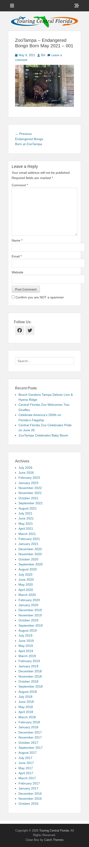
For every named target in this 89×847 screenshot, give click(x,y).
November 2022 (30, 488)
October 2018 (28, 681)
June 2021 (26, 518)
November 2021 (30, 493)
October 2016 (28, 803)
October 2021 (28, 498)
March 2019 (27, 656)
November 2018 (30, 676)
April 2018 (25, 712)
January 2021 (28, 544)
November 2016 (30, 798)
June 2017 (26, 763)
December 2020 (30, 549)
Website (17, 272)
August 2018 (27, 691)
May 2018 (25, 707)
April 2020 (25, 590)
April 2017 (25, 773)
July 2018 (25, 696)
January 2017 (28, 788)
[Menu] (12, 5)
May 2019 (25, 646)
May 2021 (25, 523)
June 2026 (26, 472)
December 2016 (30, 793)
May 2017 (25, 768)
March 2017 (27, 778)
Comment (20, 185)
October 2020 (28, 559)
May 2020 (25, 584)
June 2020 (26, 579)
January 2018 (28, 727)
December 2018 (30, 671)
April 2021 (25, 528)
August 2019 (27, 630)
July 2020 (25, 574)
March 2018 (27, 717)
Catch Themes (54, 840)
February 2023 (29, 477)
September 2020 (30, 564)
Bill (43, 55)
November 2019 (30, 615)
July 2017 (25, 758)
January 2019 (28, 666)
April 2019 (25, 651)
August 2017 (27, 752)
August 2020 (27, 569)
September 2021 (30, 503)
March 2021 (27, 534)
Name (17, 240)
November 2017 (30, 737)
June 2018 (26, 701)
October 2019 (28, 620)
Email (17, 256)
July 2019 (25, 635)
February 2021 (29, 539)
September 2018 (30, 686)
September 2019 (30, 625)
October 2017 (28, 742)
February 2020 (29, 600)
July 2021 (25, 513)
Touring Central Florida (54, 830)
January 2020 (28, 605)
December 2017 (30, 732)
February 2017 (29, 783)
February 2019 (29, 661)
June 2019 (26, 641)
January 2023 (28, 483)
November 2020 (30, 554)
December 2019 (30, 610)
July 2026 (25, 467)
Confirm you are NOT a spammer (39, 297)
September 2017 (30, 747)
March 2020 (27, 595)
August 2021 (27, 508)
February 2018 (29, 722)
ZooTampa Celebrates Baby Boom (43, 435)
